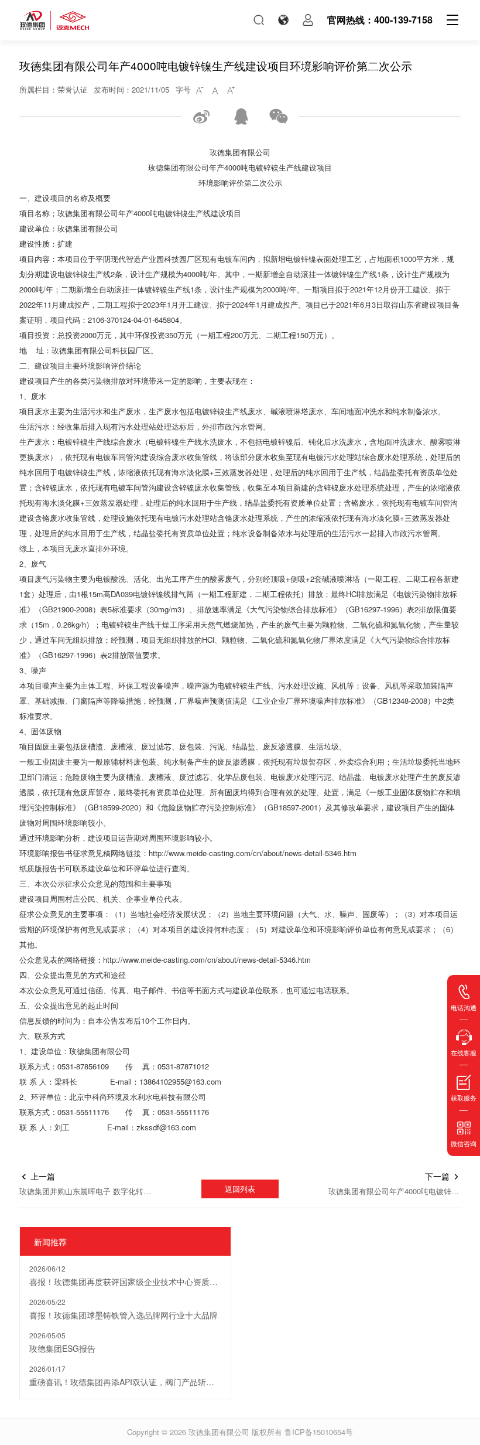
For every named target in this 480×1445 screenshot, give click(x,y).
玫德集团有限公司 (218, 1431)
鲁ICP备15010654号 (318, 1431)
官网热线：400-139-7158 (380, 19)
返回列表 (240, 1188)
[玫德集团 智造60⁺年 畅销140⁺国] (54, 20)
